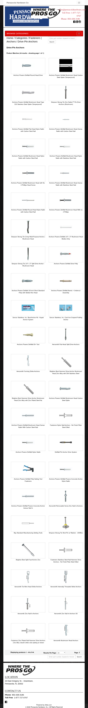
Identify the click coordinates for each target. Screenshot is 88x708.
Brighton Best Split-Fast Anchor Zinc (28, 560)
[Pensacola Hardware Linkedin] (77, 22)
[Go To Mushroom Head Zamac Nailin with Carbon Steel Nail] (65, 119)
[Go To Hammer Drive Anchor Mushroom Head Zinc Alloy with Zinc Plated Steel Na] (28, 388)
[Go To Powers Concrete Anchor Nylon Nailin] (65, 469)
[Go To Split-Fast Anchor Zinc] (28, 550)
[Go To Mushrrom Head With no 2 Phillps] (65, 200)
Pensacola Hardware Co (18, 2)
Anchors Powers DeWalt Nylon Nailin (28, 452)
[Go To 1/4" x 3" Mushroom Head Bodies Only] (65, 227)
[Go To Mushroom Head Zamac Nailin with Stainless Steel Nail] (65, 173)
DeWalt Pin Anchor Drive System (66, 452)
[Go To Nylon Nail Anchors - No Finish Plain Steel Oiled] (65, 415)
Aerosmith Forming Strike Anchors (28, 371)
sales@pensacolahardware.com (72, 9)
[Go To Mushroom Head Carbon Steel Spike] (65, 388)
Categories (21, 38)
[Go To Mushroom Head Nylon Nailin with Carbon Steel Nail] (28, 146)
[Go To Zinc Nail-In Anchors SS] (65, 604)
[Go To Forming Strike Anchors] (28, 361)
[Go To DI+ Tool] (28, 334)
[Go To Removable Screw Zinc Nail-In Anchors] (65, 496)
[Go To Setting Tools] (28, 523)
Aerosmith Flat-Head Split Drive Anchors (65, 344)
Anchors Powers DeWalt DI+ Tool (28, 344)
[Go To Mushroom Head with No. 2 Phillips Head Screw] (28, 173)
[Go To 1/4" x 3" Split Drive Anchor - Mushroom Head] (28, 254)
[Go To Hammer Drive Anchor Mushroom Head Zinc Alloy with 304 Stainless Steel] (65, 361)
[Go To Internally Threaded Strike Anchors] (65, 577)
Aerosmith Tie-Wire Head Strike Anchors (28, 587)
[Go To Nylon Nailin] (28, 442)
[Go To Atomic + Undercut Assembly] (65, 281)
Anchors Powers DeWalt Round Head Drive (28, 75)
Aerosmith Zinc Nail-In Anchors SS (65, 613)
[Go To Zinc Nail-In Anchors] (28, 604)
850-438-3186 (74, 19)
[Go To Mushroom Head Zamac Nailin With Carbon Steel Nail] (28, 415)
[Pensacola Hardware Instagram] (80, 22)
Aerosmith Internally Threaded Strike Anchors (65, 587)
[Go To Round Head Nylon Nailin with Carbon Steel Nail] (28, 200)
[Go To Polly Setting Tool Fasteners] (28, 469)
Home (10, 38)
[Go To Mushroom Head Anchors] (65, 631)
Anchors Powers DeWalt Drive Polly (66, 263)
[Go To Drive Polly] (65, 254)
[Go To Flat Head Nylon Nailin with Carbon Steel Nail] (28, 119)
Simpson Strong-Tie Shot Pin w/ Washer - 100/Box (66, 533)
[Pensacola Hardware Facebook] (74, 22)
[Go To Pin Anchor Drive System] (65, 442)
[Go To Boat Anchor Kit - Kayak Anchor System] (28, 307)
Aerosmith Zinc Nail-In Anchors (28, 613)
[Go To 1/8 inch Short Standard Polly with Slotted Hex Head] (28, 281)
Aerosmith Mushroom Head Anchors (66, 640)
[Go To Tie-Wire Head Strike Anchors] (28, 577)
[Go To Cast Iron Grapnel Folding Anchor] (65, 307)
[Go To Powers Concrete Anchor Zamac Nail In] (28, 496)
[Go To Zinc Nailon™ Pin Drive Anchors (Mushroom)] (65, 92)
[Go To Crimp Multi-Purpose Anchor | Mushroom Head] (28, 227)
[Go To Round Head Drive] (28, 65)
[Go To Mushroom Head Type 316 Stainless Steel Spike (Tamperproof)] (28, 92)
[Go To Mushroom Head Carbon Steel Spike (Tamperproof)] (65, 65)
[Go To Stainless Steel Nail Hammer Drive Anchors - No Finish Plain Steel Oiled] (65, 550)
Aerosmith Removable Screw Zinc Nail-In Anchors (66, 506)
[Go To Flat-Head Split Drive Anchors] (65, 334)
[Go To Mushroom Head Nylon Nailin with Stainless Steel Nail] (65, 146)
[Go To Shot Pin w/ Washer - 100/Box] (65, 523)
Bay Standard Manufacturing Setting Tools (28, 533)
